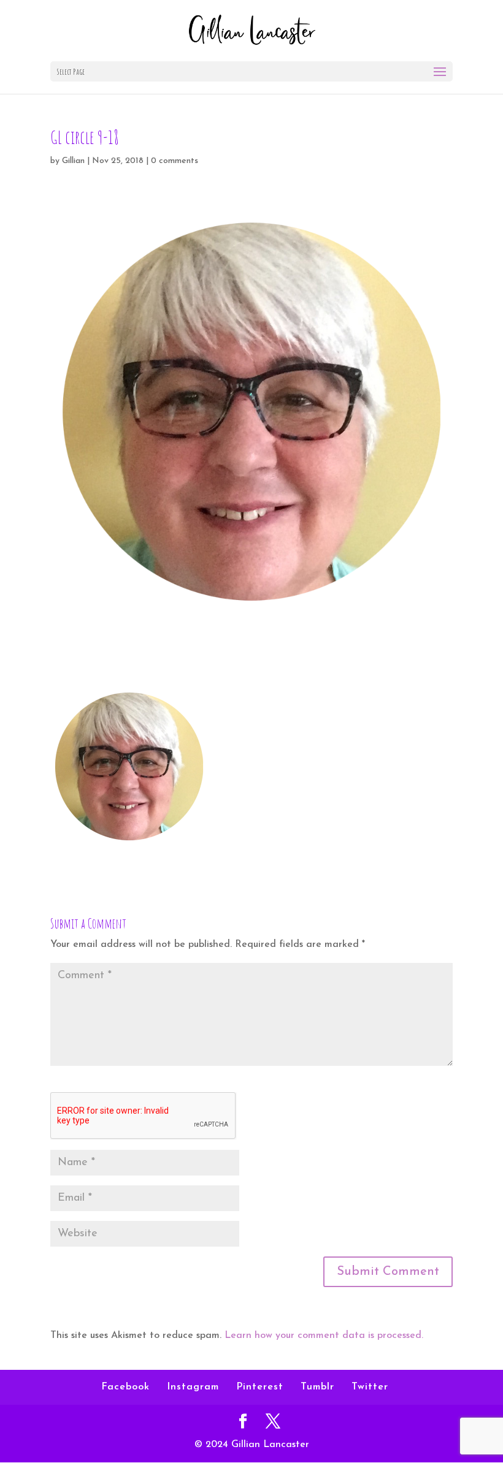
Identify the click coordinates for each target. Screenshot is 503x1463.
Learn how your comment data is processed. (324, 1335)
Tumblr (317, 1387)
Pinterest (259, 1387)
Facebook (125, 1387)
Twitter (369, 1387)
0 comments (174, 160)
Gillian (73, 160)
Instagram (193, 1387)
